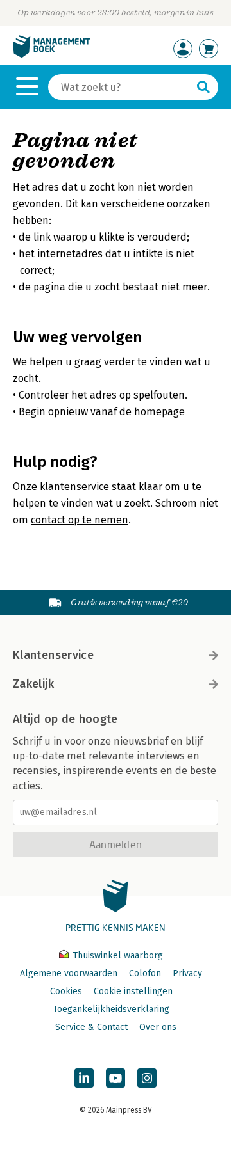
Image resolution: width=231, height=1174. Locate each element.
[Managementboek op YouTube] (115, 1078)
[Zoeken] (203, 87)
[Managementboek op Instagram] (147, 1078)
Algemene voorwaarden (68, 973)
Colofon (145, 973)
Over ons (157, 1027)
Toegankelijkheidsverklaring (111, 1009)
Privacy (187, 973)
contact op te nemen (79, 520)
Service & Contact (91, 1027)
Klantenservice (53, 655)
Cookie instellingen (133, 991)
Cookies (66, 991)
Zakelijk (33, 684)
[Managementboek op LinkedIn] (84, 1078)
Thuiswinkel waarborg (116, 955)
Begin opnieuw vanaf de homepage (102, 412)
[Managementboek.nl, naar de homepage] (51, 54)
